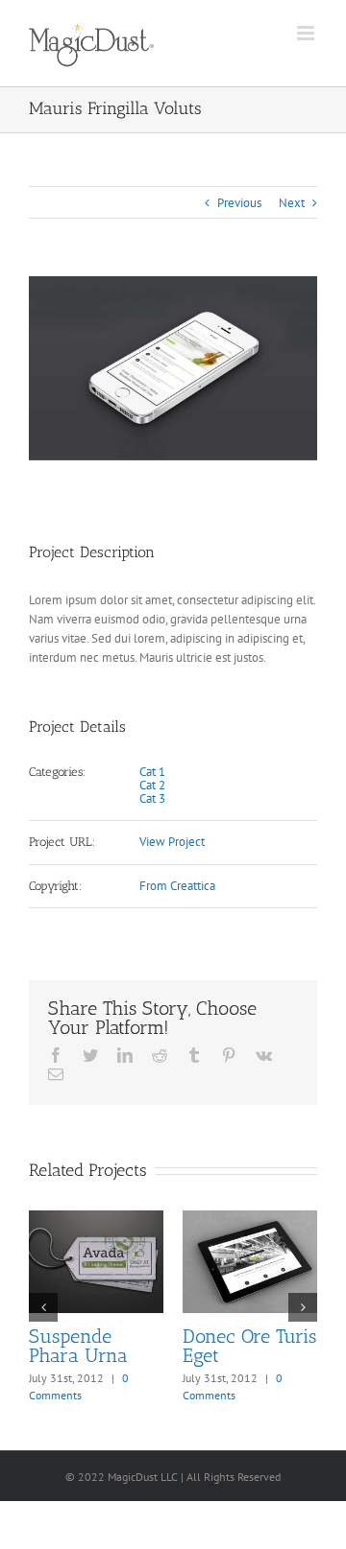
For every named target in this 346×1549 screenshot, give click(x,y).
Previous (239, 203)
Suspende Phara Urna (78, 1346)
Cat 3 (152, 798)
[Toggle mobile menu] (307, 33)
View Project (172, 841)
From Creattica (177, 886)
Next (292, 203)
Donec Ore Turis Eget (249, 1346)
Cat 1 (152, 771)
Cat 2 (152, 785)
